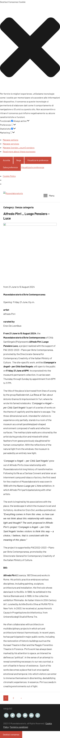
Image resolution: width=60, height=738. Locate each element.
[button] (30, 48)
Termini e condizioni (19, 727)
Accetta (6, 160)
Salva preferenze (10, 167)
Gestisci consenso (11, 734)
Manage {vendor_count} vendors (18, 147)
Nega (18, 160)
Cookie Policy (9, 176)
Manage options (10, 139)
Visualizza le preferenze (37, 160)
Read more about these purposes (19, 151)
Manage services (11, 143)
